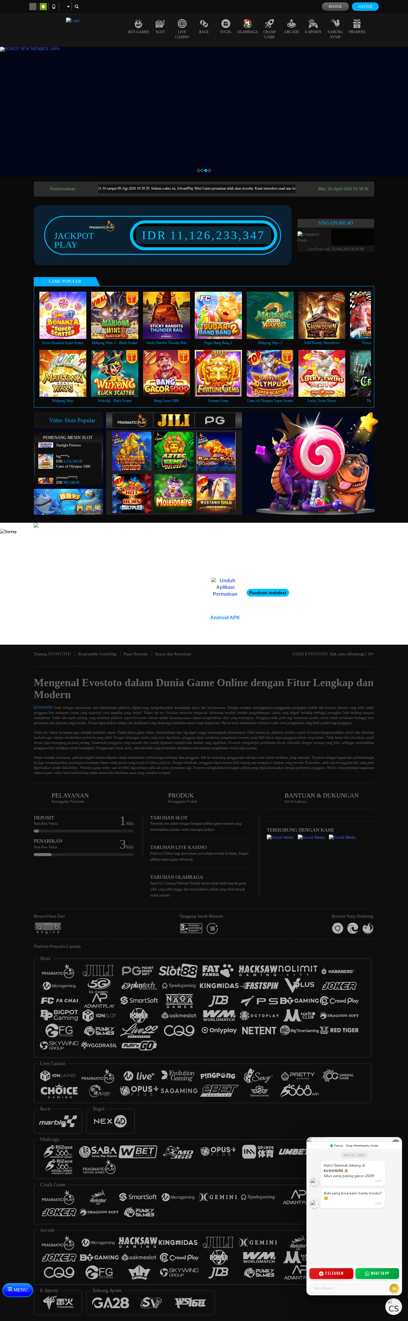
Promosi (357, 32)
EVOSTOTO (43, 708)
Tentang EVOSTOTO (52, 654)
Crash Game (269, 34)
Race (204, 32)
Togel (226, 32)
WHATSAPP (380, 1273)
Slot (160, 32)
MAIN (66, 315)
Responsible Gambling (97, 654)
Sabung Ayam (335, 34)
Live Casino (182, 34)
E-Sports (313, 32)
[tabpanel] (204, 112)
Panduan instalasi (267, 592)
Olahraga (247, 32)
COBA (135, 445)
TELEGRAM (334, 1273)
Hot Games (138, 32)
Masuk (335, 6)
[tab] (132, 420)
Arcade (291, 32)
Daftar (365, 6)
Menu (20, 1289)
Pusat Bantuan (136, 654)
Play (66, 244)
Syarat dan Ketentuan (173, 654)
